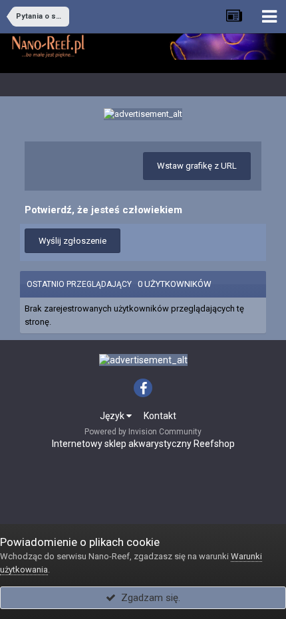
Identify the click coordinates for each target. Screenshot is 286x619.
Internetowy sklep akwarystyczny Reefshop (143, 443)
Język (113, 415)
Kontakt (160, 415)
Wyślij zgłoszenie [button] (72, 241)
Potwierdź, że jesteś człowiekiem (103, 210)
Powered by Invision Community (143, 431)
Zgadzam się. (148, 598)
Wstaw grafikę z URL (197, 166)
